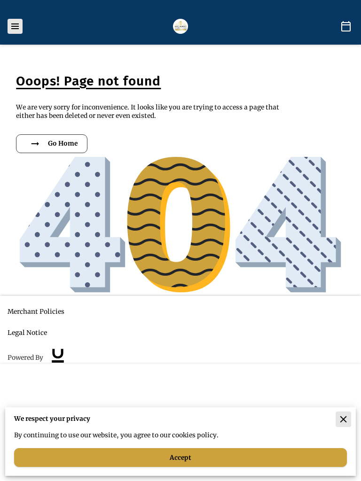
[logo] (58, 358)
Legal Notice (27, 333)
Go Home (63, 143)
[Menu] (15, 26)
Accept (180, 458)
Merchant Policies (36, 312)
